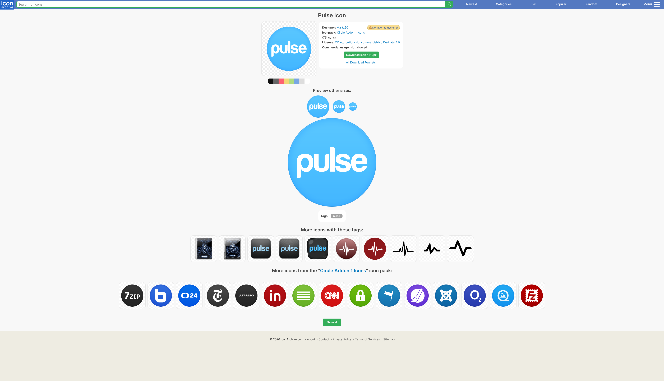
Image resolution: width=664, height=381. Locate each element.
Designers (623, 4)
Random (591, 4)
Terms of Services (367, 339)
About (311, 339)
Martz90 (342, 27)
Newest (471, 4)
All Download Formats (361, 62)
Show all (332, 322)
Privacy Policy (342, 339)
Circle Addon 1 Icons (351, 32)
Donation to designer (385, 27)
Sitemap (389, 339)
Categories (503, 4)
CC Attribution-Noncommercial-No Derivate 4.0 (367, 42)
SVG (534, 4)
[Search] (449, 4)
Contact (324, 339)
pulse (336, 216)
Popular (561, 4)
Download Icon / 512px (361, 55)
